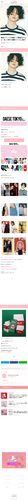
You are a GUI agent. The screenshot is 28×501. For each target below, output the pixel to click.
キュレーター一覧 (7, 483)
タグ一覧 (21, 479)
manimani (13, 42)
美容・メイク (11, 393)
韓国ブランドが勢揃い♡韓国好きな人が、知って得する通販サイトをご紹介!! (18, 4)
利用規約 (7, 487)
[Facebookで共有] (26, 43)
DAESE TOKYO (5, 383)
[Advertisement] (11, 97)
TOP (1, 4)
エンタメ (10, 409)
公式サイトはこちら (14, 140)
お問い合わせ (20, 487)
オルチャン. (7, 4)
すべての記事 (7, 475)
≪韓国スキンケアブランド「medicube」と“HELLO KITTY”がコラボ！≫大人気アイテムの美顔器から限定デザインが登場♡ (18, 396)
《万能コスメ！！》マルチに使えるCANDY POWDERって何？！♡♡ (18, 403)
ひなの (19, 398)
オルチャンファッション (13, 383)
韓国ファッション (21, 383)
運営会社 (20, 483)
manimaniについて (21, 475)
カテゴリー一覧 (7, 479)
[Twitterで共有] (24, 43)
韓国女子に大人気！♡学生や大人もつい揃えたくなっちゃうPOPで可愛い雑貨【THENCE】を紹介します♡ (18, 413)
